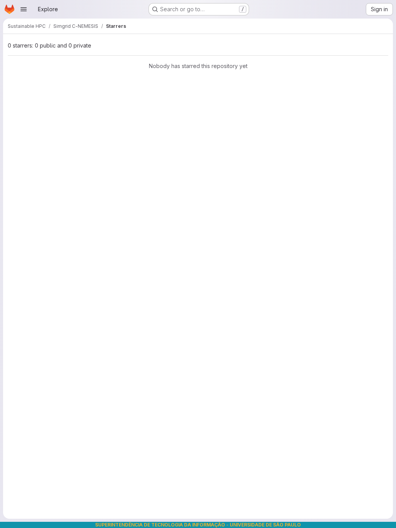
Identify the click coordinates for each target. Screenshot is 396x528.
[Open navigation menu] (23, 9)
